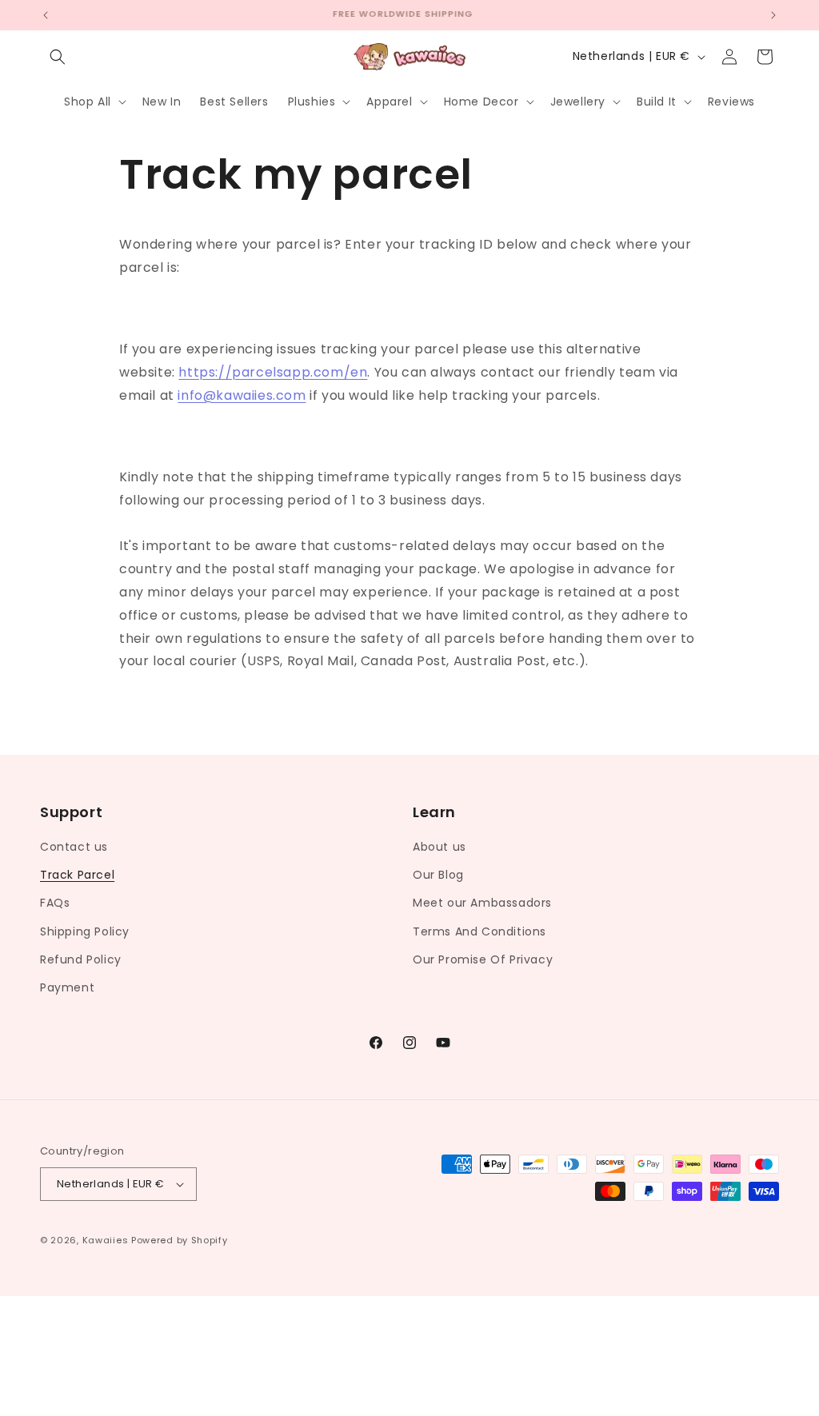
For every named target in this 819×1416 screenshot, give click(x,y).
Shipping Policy (85, 931)
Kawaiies (105, 1240)
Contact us (74, 847)
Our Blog (438, 875)
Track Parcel (77, 875)
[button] (57, 56)
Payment (67, 987)
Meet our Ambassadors (482, 903)
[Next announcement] (773, 15)
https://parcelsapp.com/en (272, 372)
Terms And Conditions (479, 931)
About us (439, 847)
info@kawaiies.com (242, 395)
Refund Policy (81, 959)
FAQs (55, 903)
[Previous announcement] (45, 15)
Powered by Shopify (179, 1240)
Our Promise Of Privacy (483, 959)
